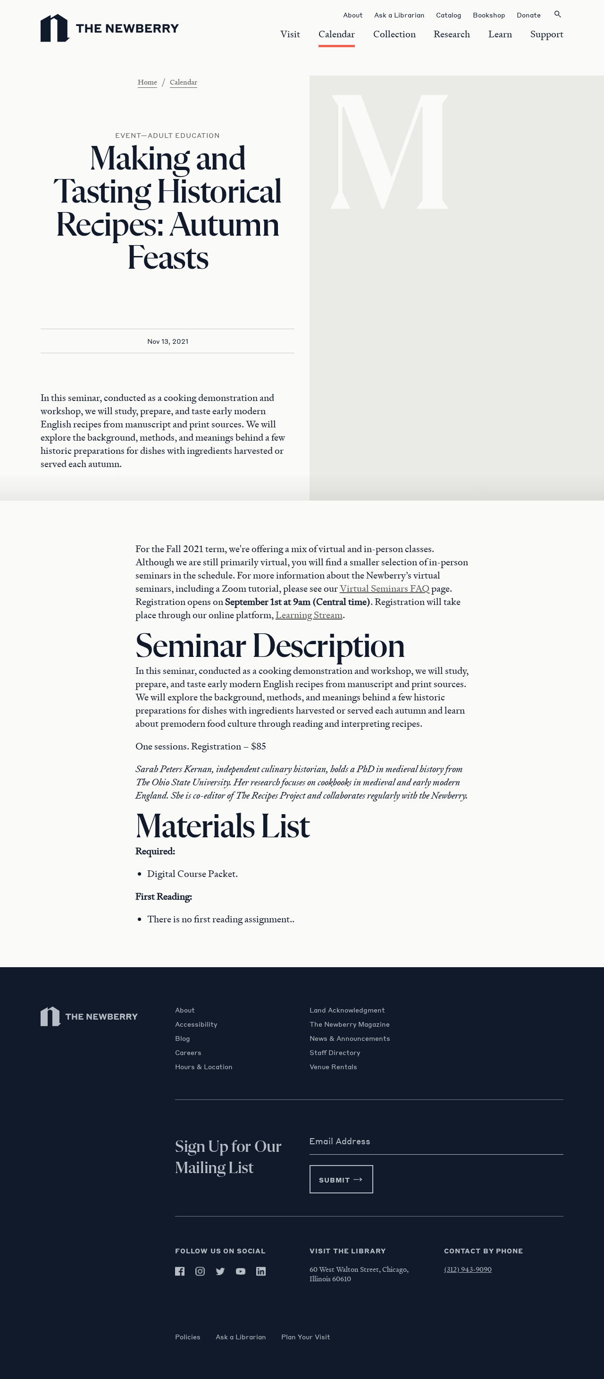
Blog (182, 1038)
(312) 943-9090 (468, 1269)
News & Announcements (350, 1038)
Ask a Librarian (241, 1336)
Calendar (183, 81)
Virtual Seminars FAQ (384, 588)
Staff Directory (335, 1052)
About (185, 1009)
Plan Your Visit (305, 1336)
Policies (188, 1336)
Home (147, 81)
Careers (188, 1052)
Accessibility (196, 1024)
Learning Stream (309, 615)
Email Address (339, 1141)
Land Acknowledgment (347, 1009)
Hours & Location (204, 1066)
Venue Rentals (333, 1066)
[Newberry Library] (90, 1031)
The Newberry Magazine (350, 1024)
